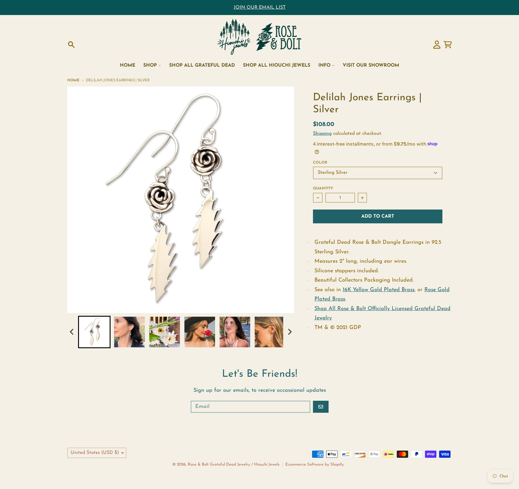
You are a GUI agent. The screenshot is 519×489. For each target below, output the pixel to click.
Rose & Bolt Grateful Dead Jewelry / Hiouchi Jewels (234, 464)
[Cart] (448, 45)
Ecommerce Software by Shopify (314, 464)
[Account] (437, 45)
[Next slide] (289, 332)
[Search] (71, 45)
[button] (94, 332)
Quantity (323, 188)
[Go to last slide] (72, 332)
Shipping (322, 133)
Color (320, 163)
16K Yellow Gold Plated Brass (378, 290)
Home (73, 80)
